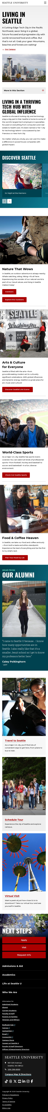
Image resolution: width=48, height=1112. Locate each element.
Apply (24, 940)
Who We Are (9, 992)
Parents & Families (10, 1017)
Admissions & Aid (12, 966)
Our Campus (10, 49)
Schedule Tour (14, 819)
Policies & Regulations (10, 1095)
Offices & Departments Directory (15, 1049)
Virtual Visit (12, 896)
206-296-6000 (14, 1069)
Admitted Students (10, 1004)
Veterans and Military (11, 1020)
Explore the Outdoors (14, 300)
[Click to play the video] (22, 176)
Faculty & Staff (8, 1013)
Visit (24, 947)
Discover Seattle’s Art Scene (17, 389)
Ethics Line (6, 1108)
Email (4, 1034)
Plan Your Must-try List (15, 558)
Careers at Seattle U (10, 1043)
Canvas (5, 1028)
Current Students (9, 1010)
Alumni (5, 1007)
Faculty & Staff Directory (12, 1046)
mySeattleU (7, 1031)
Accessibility (6, 1105)
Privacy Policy (7, 1098)
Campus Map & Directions (18, 1074)
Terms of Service (8, 1101)
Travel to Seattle (15, 740)
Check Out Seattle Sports (16, 475)
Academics (8, 974)
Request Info (24, 955)
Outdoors (9, 292)
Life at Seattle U (12, 983)
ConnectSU (6, 1037)
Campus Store (8, 1040)
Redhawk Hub (8, 1025)
